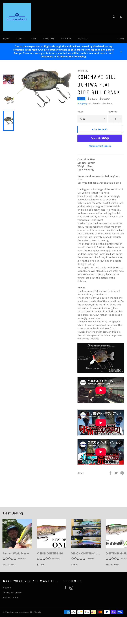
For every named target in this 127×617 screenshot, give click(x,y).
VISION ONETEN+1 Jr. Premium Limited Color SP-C (85, 553)
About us (49, 38)
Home (6, 38)
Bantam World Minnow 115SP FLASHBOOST (16, 553)
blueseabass (16, 612)
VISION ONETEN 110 (50, 553)
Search (7, 587)
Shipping (66, 38)
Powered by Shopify (32, 612)
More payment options (100, 146)
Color (80, 112)
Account (120, 39)
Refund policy (10, 597)
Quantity (112, 112)
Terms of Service (12, 592)
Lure (19, 38)
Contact (83, 38)
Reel (33, 38)
